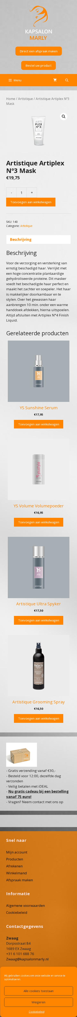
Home (10, 98)
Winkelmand (16, 873)
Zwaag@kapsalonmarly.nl (27, 959)
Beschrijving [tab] (20, 239)
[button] (63, 116)
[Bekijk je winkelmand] (55, 80)
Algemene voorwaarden (25, 905)
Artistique (25, 98)
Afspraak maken (19, 880)
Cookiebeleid (36, 1012)
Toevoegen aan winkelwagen (30, 202)
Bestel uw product (38, 65)
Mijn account (16, 852)
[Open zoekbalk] (67, 80)
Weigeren (38, 1002)
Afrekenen (14, 866)
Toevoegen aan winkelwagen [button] (38, 424)
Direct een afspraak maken (38, 51)
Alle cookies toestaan (39, 991)
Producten (14, 859)
